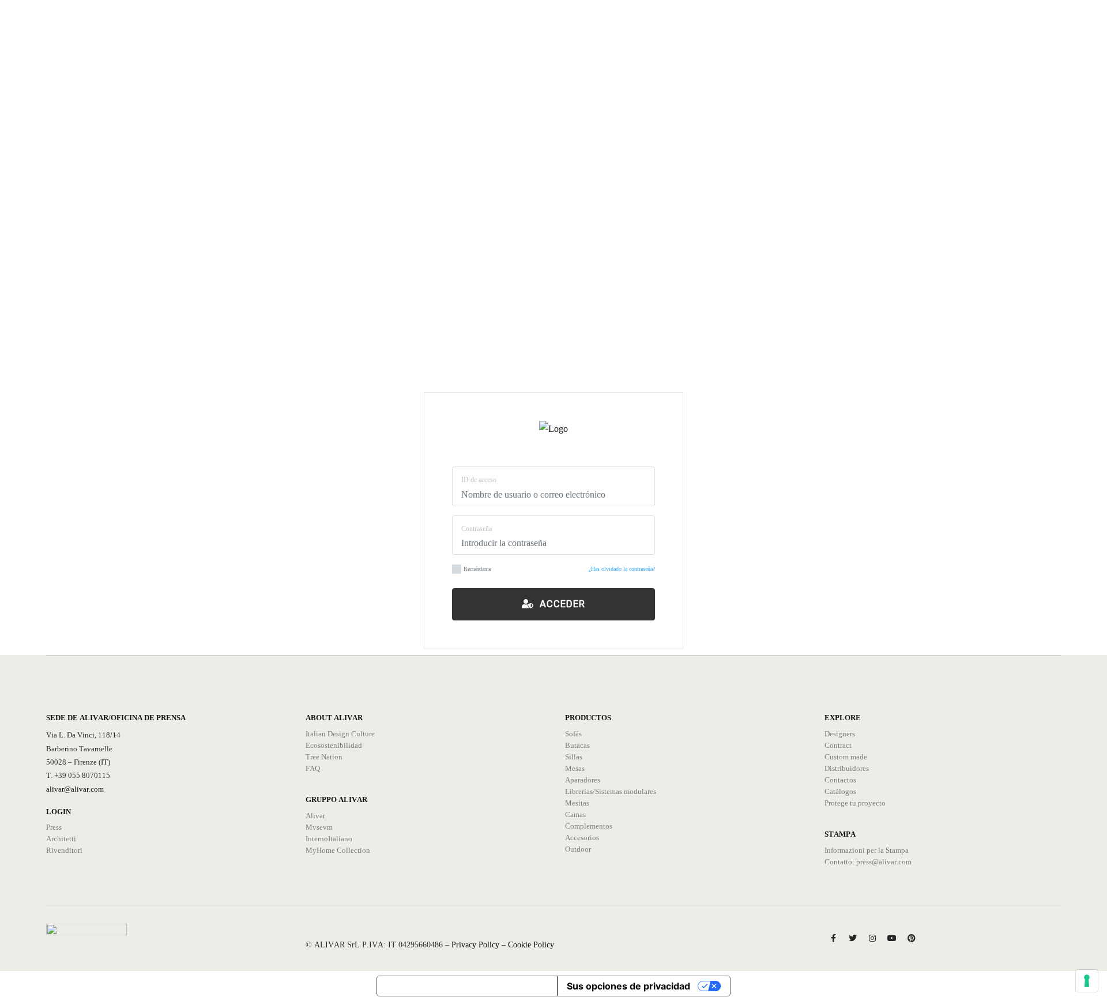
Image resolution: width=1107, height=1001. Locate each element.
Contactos (840, 780)
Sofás (573, 733)
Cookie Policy (531, 944)
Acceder (559, 604)
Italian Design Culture (340, 733)
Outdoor (578, 849)
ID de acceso (478, 480)
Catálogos (840, 791)
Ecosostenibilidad (334, 745)
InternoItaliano (329, 838)
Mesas (575, 768)
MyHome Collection (338, 850)
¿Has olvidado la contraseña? (622, 569)
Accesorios (582, 837)
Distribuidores (846, 768)
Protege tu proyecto (855, 803)
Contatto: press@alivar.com (868, 861)
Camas (575, 814)
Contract (838, 745)
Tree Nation (324, 756)
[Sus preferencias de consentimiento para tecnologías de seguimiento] (1087, 981)
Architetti (61, 838)
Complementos (588, 826)
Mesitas (577, 803)
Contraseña (476, 529)
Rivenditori (64, 850)
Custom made (845, 756)
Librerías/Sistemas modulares (610, 791)
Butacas (577, 745)
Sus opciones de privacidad (628, 986)
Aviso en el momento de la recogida (467, 986)
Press (54, 827)
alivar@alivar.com (75, 789)
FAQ (313, 768)
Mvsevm (319, 827)
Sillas (573, 756)
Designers (839, 733)
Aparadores (582, 780)
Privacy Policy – (479, 944)
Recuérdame (477, 569)
